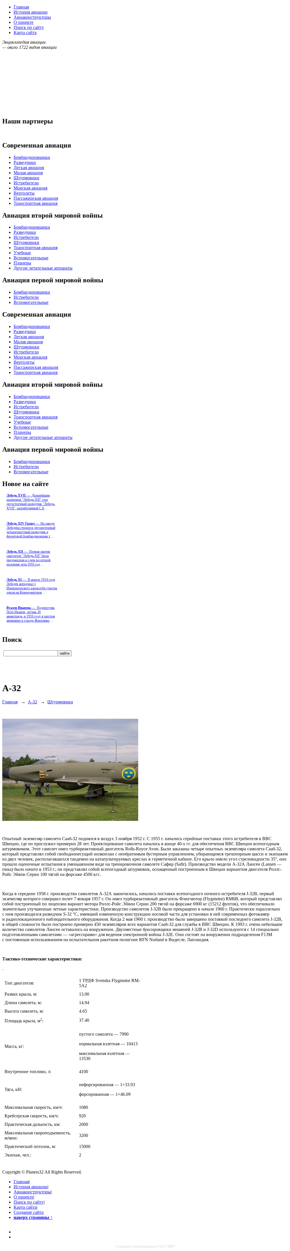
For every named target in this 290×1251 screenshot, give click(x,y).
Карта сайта (25, 32)
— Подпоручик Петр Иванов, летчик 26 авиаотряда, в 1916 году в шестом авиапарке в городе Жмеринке (31, 614)
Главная (21, 7)
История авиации (31, 12)
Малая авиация (28, 172)
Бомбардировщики (32, 157)
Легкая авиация (29, 167)
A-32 (32, 701)
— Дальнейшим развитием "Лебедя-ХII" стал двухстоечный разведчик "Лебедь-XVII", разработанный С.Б (31, 501)
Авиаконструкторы (32, 17)
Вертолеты (24, 193)
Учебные (22, 252)
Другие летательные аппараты (43, 268)
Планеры (22, 262)
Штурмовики (26, 177)
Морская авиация (30, 188)
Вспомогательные (31, 257)
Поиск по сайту (29, 27)
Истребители (26, 182)
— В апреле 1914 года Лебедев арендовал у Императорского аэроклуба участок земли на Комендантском (32, 586)
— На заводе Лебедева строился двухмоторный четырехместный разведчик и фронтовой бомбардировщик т (31, 530)
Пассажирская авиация (36, 198)
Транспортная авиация (35, 203)
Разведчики (25, 162)
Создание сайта (29, 1212)
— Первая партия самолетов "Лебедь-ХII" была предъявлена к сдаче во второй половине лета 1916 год (28, 558)
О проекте (23, 22)
